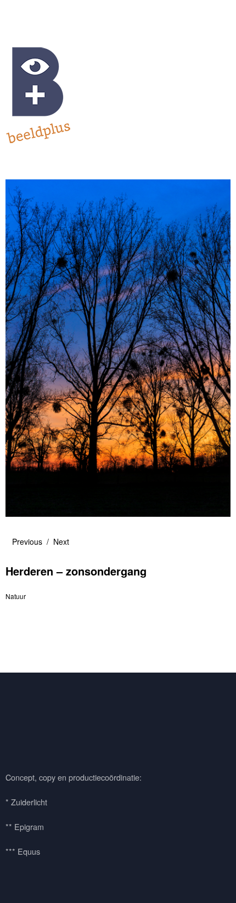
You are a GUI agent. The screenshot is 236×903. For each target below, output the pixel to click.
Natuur (15, 596)
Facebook (19, 719)
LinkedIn (78, 719)
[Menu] (19, 13)
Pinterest (49, 719)
